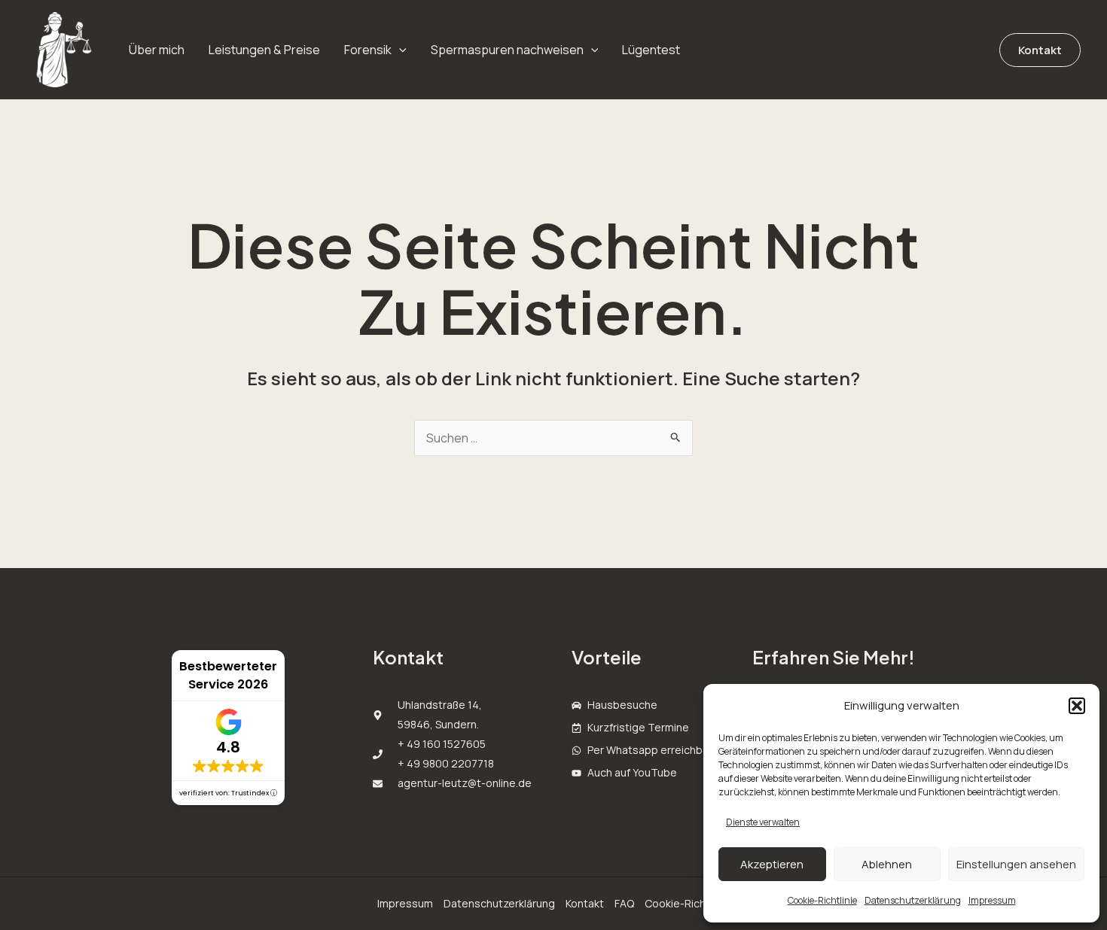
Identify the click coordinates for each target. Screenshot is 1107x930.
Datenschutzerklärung (913, 900)
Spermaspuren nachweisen (507, 49)
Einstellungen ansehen (1016, 864)
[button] (1076, 705)
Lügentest (651, 49)
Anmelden (957, 49)
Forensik (368, 49)
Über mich (156, 49)
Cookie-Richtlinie (822, 900)
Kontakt (585, 903)
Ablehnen (887, 864)
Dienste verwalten (763, 822)
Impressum (992, 900)
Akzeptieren (772, 864)
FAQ (624, 903)
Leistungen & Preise (264, 49)
